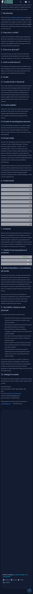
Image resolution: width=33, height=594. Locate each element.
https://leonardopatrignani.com (18, 17)
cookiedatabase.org (6, 403)
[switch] (25, 2)
